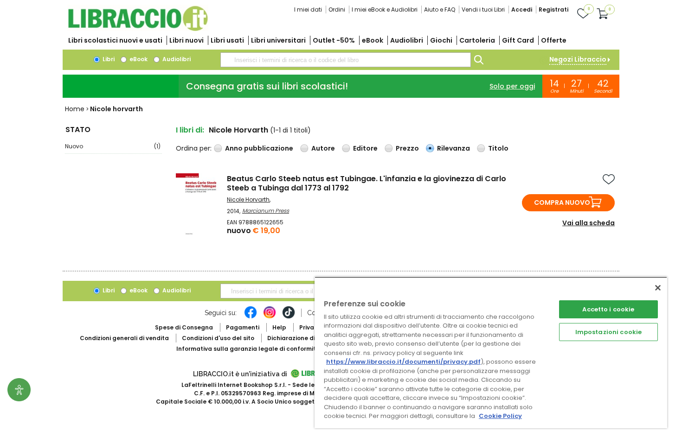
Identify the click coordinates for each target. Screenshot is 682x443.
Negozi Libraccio (577, 59)
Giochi (441, 40)
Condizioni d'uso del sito (218, 338)
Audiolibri (406, 40)
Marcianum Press (265, 211)
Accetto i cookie (608, 309)
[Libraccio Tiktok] (288, 317)
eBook (372, 40)
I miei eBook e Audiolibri (385, 9)
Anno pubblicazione (259, 148)
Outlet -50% (334, 40)
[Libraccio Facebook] (250, 317)
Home (74, 109)
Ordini (336, 9)
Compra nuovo (562, 202)
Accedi (521, 9)
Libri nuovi (186, 40)
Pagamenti (242, 327)
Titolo (498, 148)
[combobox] (345, 59)
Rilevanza (453, 148)
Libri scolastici (115, 40)
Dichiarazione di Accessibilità (311, 338)
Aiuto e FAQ (439, 9)
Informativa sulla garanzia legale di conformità (248, 349)
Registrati (553, 9)
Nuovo (113, 146)
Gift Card (518, 40)
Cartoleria (477, 40)
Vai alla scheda (588, 223)
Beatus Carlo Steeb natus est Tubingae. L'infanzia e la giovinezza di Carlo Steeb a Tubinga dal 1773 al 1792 (366, 183)
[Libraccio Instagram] (269, 317)
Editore (365, 148)
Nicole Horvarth (248, 199)
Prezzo (407, 148)
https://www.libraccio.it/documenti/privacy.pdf (403, 361)
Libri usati (227, 40)
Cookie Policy (500, 415)
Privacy (310, 327)
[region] (491, 352)
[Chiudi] (658, 288)
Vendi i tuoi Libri (483, 9)
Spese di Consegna (184, 327)
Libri (108, 59)
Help (279, 327)
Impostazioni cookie (608, 332)
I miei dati (308, 9)
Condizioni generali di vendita (124, 338)
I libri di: (190, 130)
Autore (323, 148)
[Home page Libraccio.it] (137, 29)
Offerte (553, 40)
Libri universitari (278, 40)
